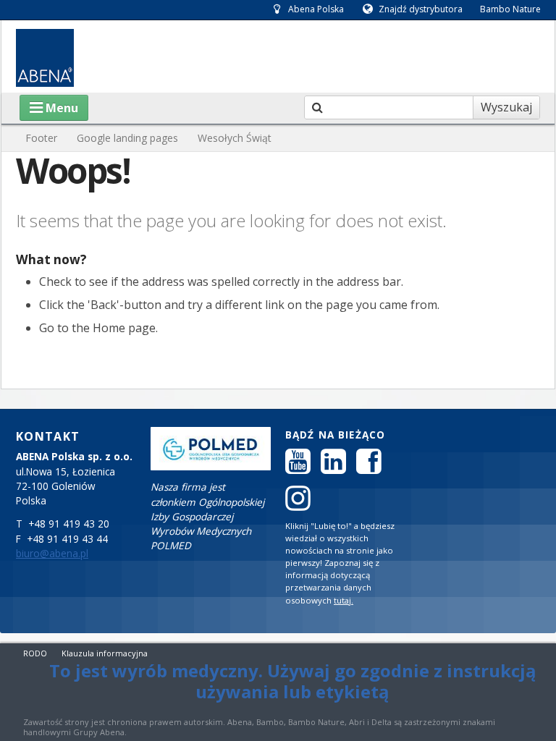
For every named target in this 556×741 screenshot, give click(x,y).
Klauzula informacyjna (105, 653)
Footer (41, 138)
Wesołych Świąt (234, 138)
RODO (35, 653)
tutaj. (343, 600)
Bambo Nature (510, 9)
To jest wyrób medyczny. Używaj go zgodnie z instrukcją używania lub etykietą (292, 681)
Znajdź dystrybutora (421, 9)
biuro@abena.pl (52, 553)
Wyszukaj (506, 107)
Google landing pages (127, 138)
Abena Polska (316, 9)
